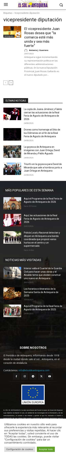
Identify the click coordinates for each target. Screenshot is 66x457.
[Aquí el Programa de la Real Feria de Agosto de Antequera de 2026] (12, 203)
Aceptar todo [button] (46, 449)
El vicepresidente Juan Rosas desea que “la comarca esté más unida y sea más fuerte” (42, 37)
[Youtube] (49, 376)
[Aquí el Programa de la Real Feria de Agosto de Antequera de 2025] (12, 311)
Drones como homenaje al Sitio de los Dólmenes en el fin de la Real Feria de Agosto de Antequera (42, 133)
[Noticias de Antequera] (33, 4)
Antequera (9, 36)
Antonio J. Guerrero (38, 50)
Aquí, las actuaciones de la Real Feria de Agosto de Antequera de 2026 (41, 218)
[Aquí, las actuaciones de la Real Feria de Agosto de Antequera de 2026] (12, 220)
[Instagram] (24, 376)
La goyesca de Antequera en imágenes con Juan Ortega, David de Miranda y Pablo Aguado (42, 150)
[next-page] (11, 83)
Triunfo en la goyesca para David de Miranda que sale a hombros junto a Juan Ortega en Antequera (43, 167)
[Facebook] (16, 376)
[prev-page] (5, 83)
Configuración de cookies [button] (19, 449)
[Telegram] (33, 376)
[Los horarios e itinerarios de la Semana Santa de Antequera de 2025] (12, 293)
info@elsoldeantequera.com (34, 370)
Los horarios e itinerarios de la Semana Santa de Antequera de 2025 (41, 292)
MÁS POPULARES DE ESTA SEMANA (29, 190)
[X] (41, 376)
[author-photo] (26, 50)
